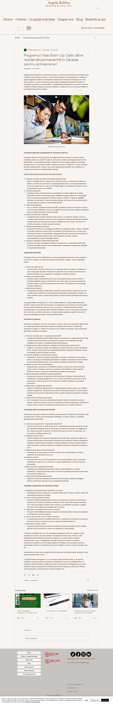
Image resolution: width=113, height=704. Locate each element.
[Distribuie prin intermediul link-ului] (37, 575)
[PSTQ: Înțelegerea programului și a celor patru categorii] (28, 601)
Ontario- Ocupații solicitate (29, 656)
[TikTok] (72, 654)
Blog (29, 663)
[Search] (98, 8)
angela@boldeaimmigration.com (81, 658)
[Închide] (111, 700)
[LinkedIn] (88, 654)
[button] (96, 38)
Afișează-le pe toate (92, 590)
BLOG (17, 38)
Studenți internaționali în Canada (36, 38)
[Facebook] (78, 654)
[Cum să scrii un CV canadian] (56, 601)
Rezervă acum (29, 667)
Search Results (29, 670)
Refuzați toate (95, 700)
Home (29, 653)
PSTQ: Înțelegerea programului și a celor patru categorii (27, 612)
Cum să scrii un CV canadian (56, 611)
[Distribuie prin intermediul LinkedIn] (33, 575)
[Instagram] (83, 654)
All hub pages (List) (29, 674)
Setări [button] (86, 700)
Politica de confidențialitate (32, 702)
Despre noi (29, 660)
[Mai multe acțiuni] (88, 50)
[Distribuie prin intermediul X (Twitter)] (29, 575)
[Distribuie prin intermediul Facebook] (25, 575)
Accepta (105, 700)
